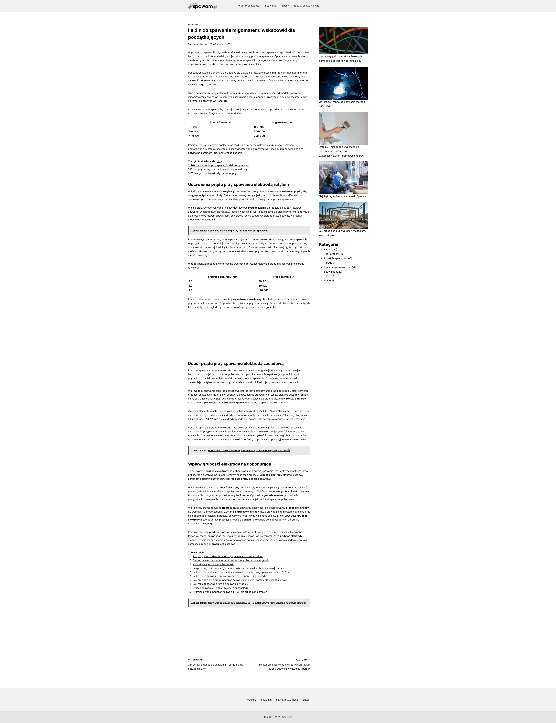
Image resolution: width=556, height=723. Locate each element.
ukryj (219, 161)
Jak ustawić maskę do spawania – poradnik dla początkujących (215, 664)
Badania (328, 249)
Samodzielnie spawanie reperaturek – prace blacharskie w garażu (231, 560)
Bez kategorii (331, 253)
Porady (328, 262)
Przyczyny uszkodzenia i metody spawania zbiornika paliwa (228, 556)
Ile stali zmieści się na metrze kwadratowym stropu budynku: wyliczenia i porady (284, 664)
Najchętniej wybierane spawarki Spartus (342, 196)
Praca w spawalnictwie (306, 5)
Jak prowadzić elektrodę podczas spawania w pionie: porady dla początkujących (240, 580)
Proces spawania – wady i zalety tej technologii (220, 588)
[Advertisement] (249, 334)
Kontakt (305, 699)
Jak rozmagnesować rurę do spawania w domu (220, 583)
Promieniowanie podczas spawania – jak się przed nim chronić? (230, 591)
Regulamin (265, 699)
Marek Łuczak (200, 44)
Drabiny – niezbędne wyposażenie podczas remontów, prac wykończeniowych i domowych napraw (341, 151)
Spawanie (193, 24)
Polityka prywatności (286, 699)
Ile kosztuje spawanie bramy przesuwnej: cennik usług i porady (229, 576)
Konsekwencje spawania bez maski (213, 564)
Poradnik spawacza (335, 258)
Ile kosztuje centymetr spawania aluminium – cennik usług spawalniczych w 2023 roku (243, 572)
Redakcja (251, 699)
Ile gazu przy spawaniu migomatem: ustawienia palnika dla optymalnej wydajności (241, 568)
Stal (326, 280)
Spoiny (286, 5)
